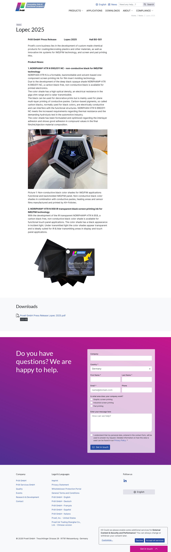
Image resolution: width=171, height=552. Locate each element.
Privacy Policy (120, 440)
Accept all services (154, 540)
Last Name (127, 375)
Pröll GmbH (21, 480)
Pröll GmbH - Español (61, 509)
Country (94, 364)
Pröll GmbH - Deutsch (61, 501)
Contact (19, 501)
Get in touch (102, 447)
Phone (124, 386)
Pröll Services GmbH (25, 485)
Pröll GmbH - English (61, 497)
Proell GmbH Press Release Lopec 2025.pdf (42, 315)
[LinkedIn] (125, 481)
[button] (76, 10)
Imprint (55, 480)
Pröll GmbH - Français (62, 505)
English (102, 4)
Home (133, 16)
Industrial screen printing (103, 403)
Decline (139, 540)
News (141, 16)
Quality (19, 489)
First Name (95, 375)
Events (19, 493)
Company (94, 354)
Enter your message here (100, 412)
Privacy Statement (60, 485)
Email (93, 386)
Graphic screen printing (103, 399)
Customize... (107, 540)
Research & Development (27, 497)
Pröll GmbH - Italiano (61, 514)
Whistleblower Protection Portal (66, 489)
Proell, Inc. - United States (64, 518)
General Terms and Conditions (65, 493)
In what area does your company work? (106, 396)
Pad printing (98, 406)
